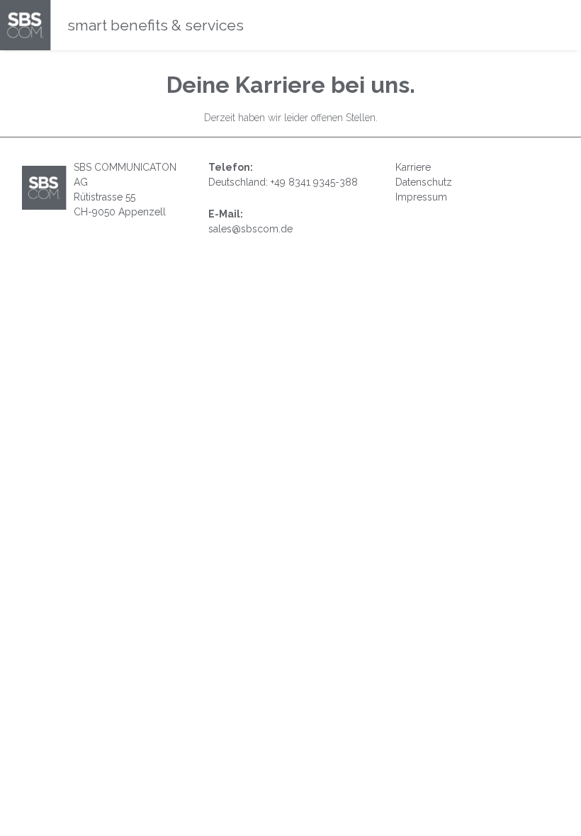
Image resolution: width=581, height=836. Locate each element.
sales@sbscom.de (250, 229)
